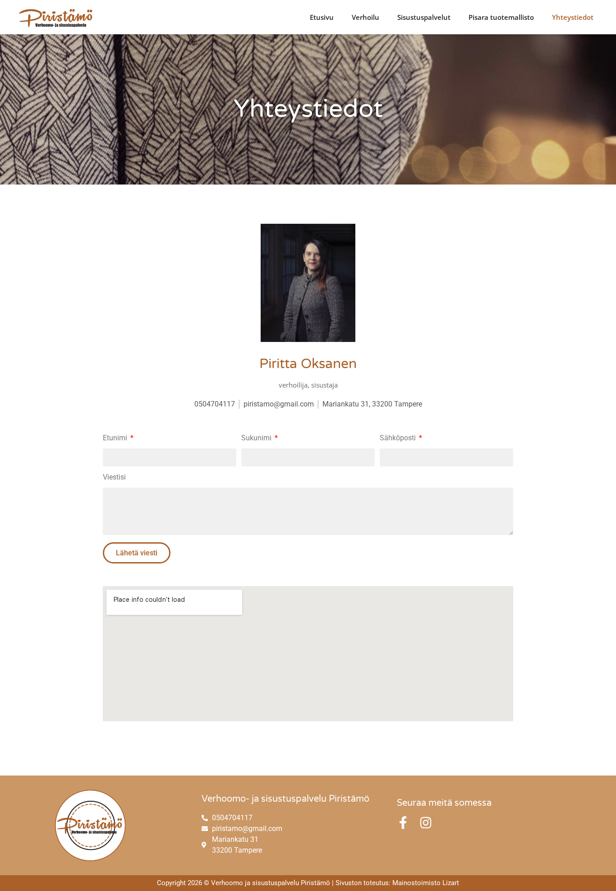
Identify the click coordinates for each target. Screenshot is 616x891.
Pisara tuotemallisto (501, 17)
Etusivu (322, 17)
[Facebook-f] (403, 823)
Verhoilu (365, 17)
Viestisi (114, 477)
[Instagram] (425, 823)
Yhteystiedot (572, 17)
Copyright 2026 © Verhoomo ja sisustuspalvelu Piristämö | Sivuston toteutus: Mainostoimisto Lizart (308, 883)
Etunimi (116, 438)
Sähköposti (399, 438)
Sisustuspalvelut (424, 17)
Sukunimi (257, 438)
